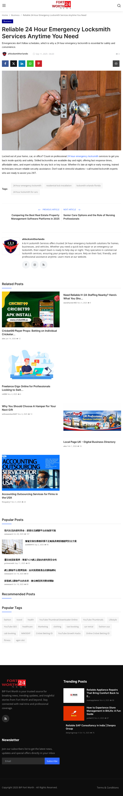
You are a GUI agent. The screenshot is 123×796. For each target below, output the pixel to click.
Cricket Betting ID (44, 633)
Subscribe (52, 761)
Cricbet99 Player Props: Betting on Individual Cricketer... (29, 332)
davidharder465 (70, 302)
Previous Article (50, 209)
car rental (88, 626)
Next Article (70, 209)
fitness (7, 640)
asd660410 (29, 544)
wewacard (8, 534)
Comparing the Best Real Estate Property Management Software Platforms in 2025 (35, 217)
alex (3, 338)
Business (15, 15)
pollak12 (90, 718)
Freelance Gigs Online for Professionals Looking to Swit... (26, 388)
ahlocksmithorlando (33, 239)
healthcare (27, 626)
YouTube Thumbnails (93, 619)
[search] (119, 5)
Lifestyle (113, 619)
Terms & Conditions (108, 787)
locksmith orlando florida (89, 185)
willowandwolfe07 (9, 414)
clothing (57, 626)
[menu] (4, 5)
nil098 (4, 394)
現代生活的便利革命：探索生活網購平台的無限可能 (30, 530)
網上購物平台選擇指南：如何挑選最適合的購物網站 (30, 570)
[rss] (5, 718)
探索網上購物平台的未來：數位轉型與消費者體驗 (29, 580)
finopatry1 (6, 502)
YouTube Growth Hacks (69, 633)
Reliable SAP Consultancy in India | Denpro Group (91, 727)
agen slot (20, 640)
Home (5, 15)
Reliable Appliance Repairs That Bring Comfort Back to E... (103, 693)
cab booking (10, 633)
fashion (7, 619)
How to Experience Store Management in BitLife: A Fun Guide (104, 711)
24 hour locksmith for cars (25, 191)
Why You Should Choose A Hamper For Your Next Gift (29, 408)
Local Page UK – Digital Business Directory (89, 441)
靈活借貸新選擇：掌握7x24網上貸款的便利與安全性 (30, 559)
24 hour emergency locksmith (83, 156)
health (31, 619)
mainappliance (93, 700)
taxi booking (73, 626)
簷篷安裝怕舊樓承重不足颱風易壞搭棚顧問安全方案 (51, 541)
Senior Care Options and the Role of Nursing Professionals (89, 217)
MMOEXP (25, 633)
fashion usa (104, 626)
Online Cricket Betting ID (97, 633)
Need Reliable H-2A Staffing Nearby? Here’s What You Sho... (90, 296)
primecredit (9, 563)
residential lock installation (59, 185)
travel (19, 619)
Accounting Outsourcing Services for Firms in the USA (30, 495)
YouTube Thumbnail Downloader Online (58, 619)
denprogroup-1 (72, 732)
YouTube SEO (10, 626)
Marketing (43, 626)
